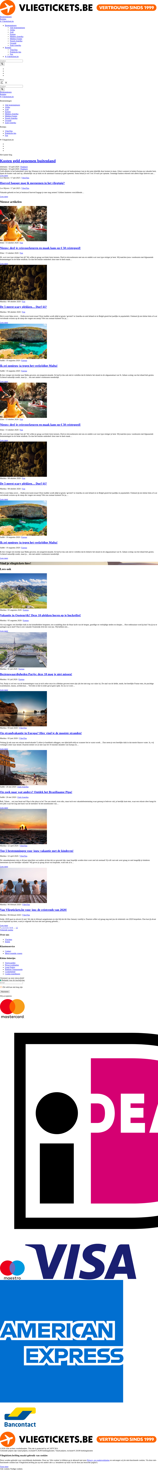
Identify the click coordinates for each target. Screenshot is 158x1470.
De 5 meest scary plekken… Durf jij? (23, 306)
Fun (11, 54)
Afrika (12, 30)
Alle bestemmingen (17, 28)
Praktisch (24, 167)
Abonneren (5, 992)
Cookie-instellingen (12, 974)
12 (17, 928)
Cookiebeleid (10, 972)
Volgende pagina (6, 930)
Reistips (3, 19)
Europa (13, 34)
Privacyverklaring (12, 965)
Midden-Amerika (16, 36)
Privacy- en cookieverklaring (98, 1460)
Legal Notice (10, 967)
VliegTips (14, 50)
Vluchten (8, 939)
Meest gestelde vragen (13, 953)
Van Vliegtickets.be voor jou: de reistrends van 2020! (33, 909)
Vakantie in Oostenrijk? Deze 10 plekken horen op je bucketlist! (40, 615)
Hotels (7, 942)
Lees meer (4, 176)
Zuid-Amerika (15, 45)
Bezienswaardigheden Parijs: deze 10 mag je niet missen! (36, 674)
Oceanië (13, 43)
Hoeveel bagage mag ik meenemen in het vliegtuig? (32, 183)
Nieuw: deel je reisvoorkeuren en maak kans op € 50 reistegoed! (40, 248)
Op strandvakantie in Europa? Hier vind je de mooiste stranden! (41, 733)
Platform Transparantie (14, 969)
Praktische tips (15, 52)
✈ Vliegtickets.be (7, 21)
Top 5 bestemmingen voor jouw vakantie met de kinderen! (36, 850)
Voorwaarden (10, 963)
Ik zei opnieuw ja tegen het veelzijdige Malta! (29, 365)
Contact (8, 951)
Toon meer (4, 1467)
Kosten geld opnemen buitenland (28, 161)
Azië (12, 32)
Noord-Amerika (16, 41)
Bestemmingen (6, 17)
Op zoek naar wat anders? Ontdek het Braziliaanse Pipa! (36, 792)
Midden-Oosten (16, 39)
